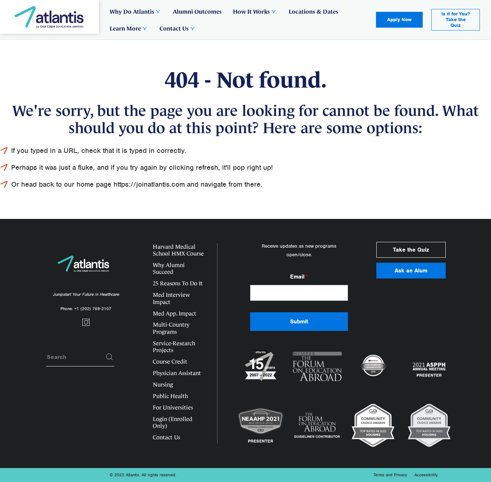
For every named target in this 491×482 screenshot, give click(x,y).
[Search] (110, 357)
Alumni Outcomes (197, 11)
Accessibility (426, 475)
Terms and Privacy (390, 475)
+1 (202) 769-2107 (92, 309)
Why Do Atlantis (132, 11)
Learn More (125, 28)
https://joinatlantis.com (149, 184)
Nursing (163, 385)
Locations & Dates (313, 11)
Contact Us (174, 28)
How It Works (251, 11)
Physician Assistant (177, 373)
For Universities (173, 407)
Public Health (170, 396)
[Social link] (86, 324)
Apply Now (399, 20)
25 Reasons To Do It (178, 283)
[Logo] (49, 17)
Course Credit (170, 362)
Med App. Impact (174, 313)
